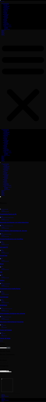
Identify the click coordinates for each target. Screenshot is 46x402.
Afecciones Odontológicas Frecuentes (12, 322)
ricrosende (2, 210)
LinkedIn (2, 34)
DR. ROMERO (6, 27)
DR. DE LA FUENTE (7, 8)
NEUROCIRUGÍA (5, 16)
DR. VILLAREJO (6, 17)
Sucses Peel (3, 255)
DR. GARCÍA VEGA (6, 6)
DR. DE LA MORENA (7, 29)
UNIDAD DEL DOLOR (6, 24)
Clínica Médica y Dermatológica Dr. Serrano (13, 231)
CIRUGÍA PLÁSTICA (5, 7)
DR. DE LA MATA (6, 23)
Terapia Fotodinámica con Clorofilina (11, 239)
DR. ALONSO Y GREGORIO (8, 26)
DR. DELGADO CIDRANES (7, 185)
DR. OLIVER (5, 18)
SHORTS (2, 30)
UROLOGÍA (4, 25)
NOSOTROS (3, 195)
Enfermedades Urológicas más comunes (12, 313)
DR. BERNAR (6, 11)
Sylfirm (2, 280)
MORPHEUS (3, 305)
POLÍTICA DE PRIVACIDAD (5, 396)
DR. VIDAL (5, 13)
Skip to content (2, 1)
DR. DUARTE (6, 28)
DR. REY (5, 21)
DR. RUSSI (5, 180)
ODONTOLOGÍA (5, 20)
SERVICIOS (2, 31)
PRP (1, 272)
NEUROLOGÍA (5, 19)
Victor (2, 326)
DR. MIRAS (5, 5)
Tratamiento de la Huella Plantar (10, 288)
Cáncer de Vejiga (5, 338)
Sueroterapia (4, 297)
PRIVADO (2, 32)
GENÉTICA (4, 171)
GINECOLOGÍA (5, 12)
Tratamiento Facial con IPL (8, 214)
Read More (1, 216)
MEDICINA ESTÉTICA (6, 14)
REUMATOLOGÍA (5, 22)
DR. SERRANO (6, 10)
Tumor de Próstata (6, 330)
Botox (2, 264)
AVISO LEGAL (3, 395)
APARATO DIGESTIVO (6, 4)
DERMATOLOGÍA (5, 9)
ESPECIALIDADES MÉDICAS (5, 3)
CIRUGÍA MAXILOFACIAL (6, 166)
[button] (23, 82)
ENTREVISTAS (3, 190)
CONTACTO (3, 33)
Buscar (1, 346)
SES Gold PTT (4, 247)
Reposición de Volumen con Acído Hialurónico (14, 222)
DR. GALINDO (6, 176)
